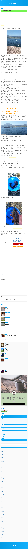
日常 (2, 274)
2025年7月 (2, 467)
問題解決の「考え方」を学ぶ (6, 339)
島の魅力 (3, 438)
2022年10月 (2, 514)
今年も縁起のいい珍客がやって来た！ (10, 319)
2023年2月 (2, 508)
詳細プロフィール (14, 403)
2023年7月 (2, 501)
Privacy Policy (14, 543)
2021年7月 (2, 535)
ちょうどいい (7, 344)
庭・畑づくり (3, 436)
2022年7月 (2, 518)
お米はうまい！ (7, 308)
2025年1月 (2, 475)
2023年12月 (2, 494)
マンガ (3, 428)
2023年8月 (2, 500)
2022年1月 (2, 527)
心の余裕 (6, 349)
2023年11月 (2, 495)
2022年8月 (2, 517)
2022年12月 (2, 511)
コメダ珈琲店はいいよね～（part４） (11, 335)
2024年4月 (2, 488)
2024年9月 (2, 481)
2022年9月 (2, 515)
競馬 (2, 418)
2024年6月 (2, 485)
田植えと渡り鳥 (7, 324)
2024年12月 (2, 477)
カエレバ (15, 242)
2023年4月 (2, 505)
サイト (2, 296)
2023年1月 (2, 510)
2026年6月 (2, 451)
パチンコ (3, 422)
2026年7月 (2, 450)
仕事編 (3, 415)
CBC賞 (6, 371)
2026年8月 (2, 448)
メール (2, 293)
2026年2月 (2, 457)
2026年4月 (2, 454)
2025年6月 (2, 468)
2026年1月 (2, 458)
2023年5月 (2, 504)
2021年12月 (2, 528)
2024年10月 (2, 480)
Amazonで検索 (18, 246)
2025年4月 (2, 471)
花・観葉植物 (3, 434)
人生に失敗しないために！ (14, 546)
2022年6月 (2, 520)
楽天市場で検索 (18, 244)
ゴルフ (3, 420)
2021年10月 (2, 531)
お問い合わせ (3, 440)
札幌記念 (6, 354)
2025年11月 (2, 461)
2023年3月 (2, 507)
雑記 (2, 430)
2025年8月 (2, 465)
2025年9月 (2, 464)
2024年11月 (2, 478)
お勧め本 (3, 424)
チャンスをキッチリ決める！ (6, 340)
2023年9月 (2, 498)
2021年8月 (2, 534)
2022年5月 (2, 521)
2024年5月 (2, 487)
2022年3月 (2, 524)
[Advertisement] (14, 18)
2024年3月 (2, 490)
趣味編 (3, 416)
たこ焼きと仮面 (7, 359)
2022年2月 (2, 525)
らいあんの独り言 (14, 3)
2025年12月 (2, 460)
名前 (2, 290)
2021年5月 (2, 538)
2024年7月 (2, 484)
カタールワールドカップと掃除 (9, 313)
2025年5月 (2, 470)
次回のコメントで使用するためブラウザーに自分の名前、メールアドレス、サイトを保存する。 (13, 299)
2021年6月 (2, 537)
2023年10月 (2, 497)
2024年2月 (2, 491)
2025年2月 (2, 474)
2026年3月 (2, 455)
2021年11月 (2, 530)
